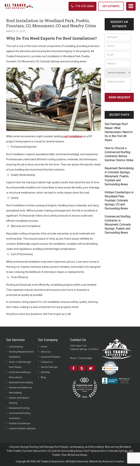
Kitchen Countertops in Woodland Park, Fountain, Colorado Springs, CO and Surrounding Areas (119, 200)
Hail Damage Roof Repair (53, 446)
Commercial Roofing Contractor (19, 416)
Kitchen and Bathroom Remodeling (20, 390)
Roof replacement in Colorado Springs (106, 450)
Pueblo (17, 450)
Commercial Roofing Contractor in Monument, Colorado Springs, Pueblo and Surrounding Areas (118, 224)
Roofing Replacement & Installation (21, 354)
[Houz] (81, 368)
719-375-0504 (84, 6)
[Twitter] (91, 368)
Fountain (27, 450)
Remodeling (97, 446)
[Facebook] (73, 368)
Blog (43, 377)
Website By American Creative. (107, 461)
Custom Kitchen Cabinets (22, 428)
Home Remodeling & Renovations (20, 375)
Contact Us (46, 362)
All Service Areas (77, 454)
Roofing (33, 446)
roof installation (73, 136)
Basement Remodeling (21, 382)
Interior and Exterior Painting (19, 400)
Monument (40, 450)
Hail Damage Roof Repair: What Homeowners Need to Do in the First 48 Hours (119, 132)
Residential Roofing (19, 408)
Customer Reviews (50, 356)
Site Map (45, 372)
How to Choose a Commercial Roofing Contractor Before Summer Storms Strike (119, 154)
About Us (46, 351)
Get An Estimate (49, 367)
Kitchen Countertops (19, 423)
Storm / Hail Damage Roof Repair (20, 364)
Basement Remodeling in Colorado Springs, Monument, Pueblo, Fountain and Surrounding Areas (119, 176)
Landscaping (16, 346)
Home (44, 346)
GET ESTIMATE (111, 6)
